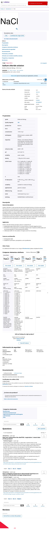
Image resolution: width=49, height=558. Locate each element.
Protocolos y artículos (7, 53)
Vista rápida (8, 265)
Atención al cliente (29, 386)
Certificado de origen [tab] (18, 373)
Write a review (13, 70)
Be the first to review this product (13, 516)
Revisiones (5, 60)
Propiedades (5, 43)
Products (2, 8)
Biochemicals (26, 248)
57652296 (38, 100)
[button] (43, 436)
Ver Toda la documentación (11, 38)
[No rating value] (5, 70)
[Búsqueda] (46, 5)
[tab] (3, 8)
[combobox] (24, 5)
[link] (6, 421)
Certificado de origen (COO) (17, 35)
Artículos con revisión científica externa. (12, 55)
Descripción (5, 45)
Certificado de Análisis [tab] (8, 373)
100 (18, 122)
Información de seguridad (8, 49)
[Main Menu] (2, 2)
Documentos (5, 384)
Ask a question (20, 70)
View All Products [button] (24, 343)
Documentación (6, 51)
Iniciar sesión (14, 75)
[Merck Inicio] (6, 2)
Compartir (44, 63)
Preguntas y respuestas (8, 58)
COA (6, 35)
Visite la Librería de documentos (11, 399)
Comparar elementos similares (10, 47)
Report (19, 468)
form (41, 248)
